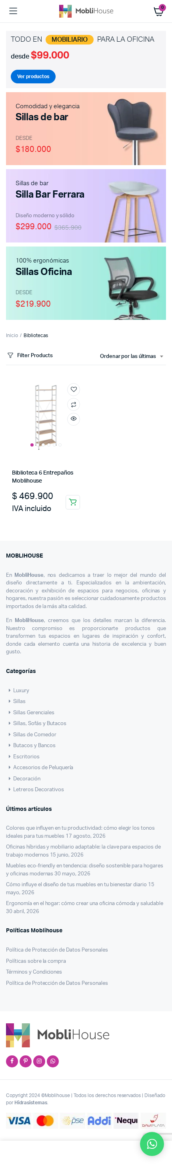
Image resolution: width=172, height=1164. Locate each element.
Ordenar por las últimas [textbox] (128, 356)
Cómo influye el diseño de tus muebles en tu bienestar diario (76, 884)
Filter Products (35, 355)
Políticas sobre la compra (36, 961)
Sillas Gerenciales (33, 712)
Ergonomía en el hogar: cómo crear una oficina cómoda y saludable (84, 903)
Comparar (73, 404)
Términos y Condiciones (34, 972)
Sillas (19, 701)
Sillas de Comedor (34, 735)
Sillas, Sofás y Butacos (39, 723)
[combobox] (131, 356)
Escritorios (26, 757)
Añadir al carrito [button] (73, 502)
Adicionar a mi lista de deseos (73, 389)
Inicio (12, 335)
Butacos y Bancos (34, 745)
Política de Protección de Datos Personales (57, 950)
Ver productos (33, 76)
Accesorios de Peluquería (43, 767)
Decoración (26, 779)
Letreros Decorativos (38, 789)
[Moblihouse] (86, 11)
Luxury (21, 690)
